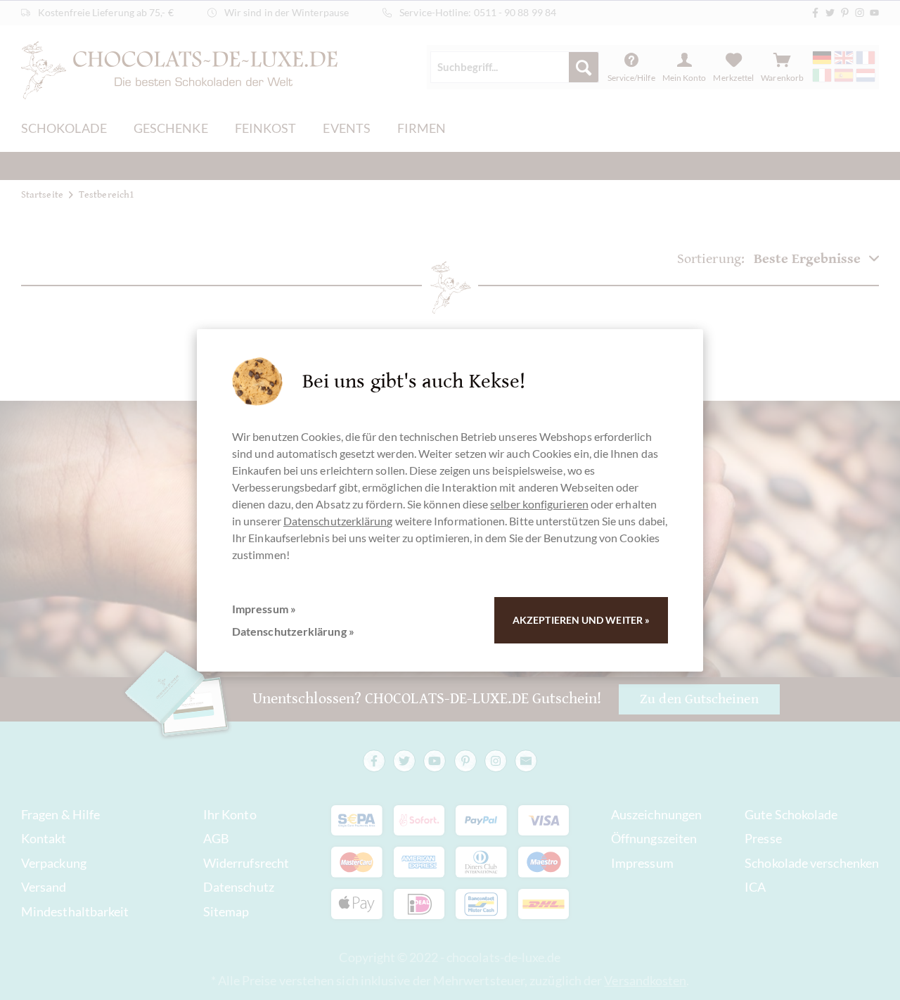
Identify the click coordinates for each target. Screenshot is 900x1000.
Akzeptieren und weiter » (581, 620)
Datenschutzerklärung (338, 520)
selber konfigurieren (539, 504)
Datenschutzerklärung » (293, 631)
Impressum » (264, 608)
